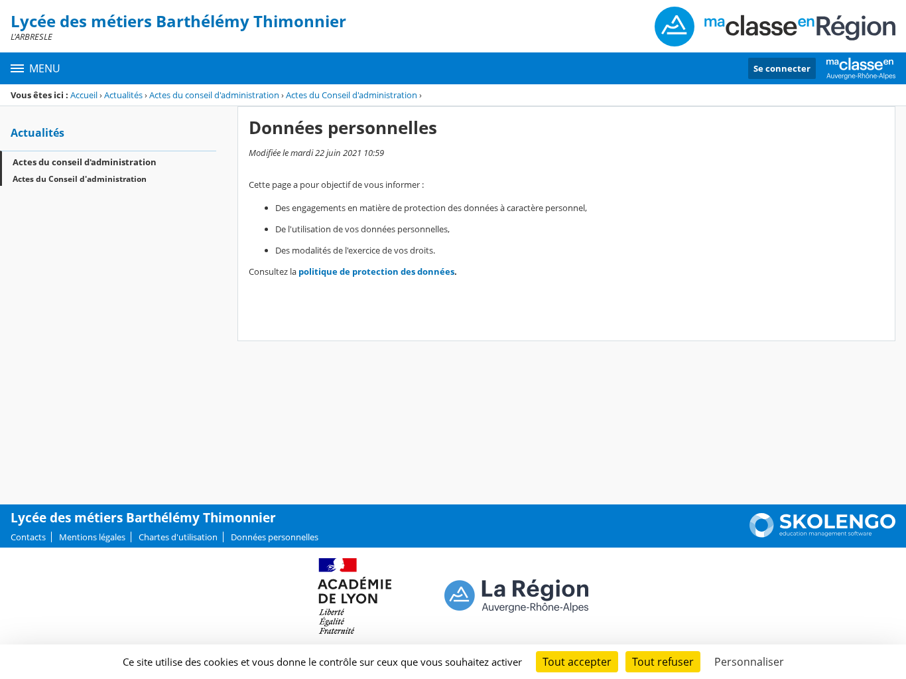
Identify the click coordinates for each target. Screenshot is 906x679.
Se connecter (781, 68)
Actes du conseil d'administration (214, 95)
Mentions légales (92, 537)
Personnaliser (749, 661)
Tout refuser (663, 661)
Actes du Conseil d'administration (351, 95)
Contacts (28, 537)
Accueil (83, 95)
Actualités (123, 95)
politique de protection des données (376, 271)
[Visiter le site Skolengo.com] (822, 534)
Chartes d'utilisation (178, 537)
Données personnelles (274, 537)
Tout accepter (577, 661)
